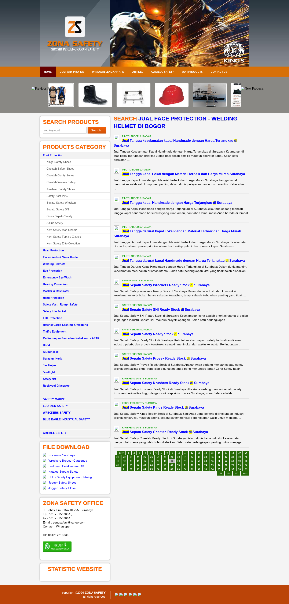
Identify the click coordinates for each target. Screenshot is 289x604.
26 (151, 457)
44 (138, 461)
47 (158, 461)
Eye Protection (52, 270)
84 (144, 469)
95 (219, 469)
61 (117, 465)
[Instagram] (135, 595)
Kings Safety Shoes (59, 162)
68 (165, 465)
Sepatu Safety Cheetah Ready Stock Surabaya (165, 432)
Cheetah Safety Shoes (60, 168)
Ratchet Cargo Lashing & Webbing (65, 324)
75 (212, 465)
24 (138, 457)
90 (185, 469)
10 (179, 452)
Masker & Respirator (56, 291)
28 (165, 457)
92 (199, 469)
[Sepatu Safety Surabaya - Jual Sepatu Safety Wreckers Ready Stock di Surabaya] (116, 282)
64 (138, 465)
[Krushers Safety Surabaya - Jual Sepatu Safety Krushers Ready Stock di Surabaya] (116, 380)
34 (205, 457)
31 (185, 457)
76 (219, 465)
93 (205, 469)
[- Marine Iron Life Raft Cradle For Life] (106, 106)
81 (124, 469)
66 (151, 465)
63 (131, 465)
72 (192, 465)
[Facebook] (116, 595)
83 (138, 469)
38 (232, 457)
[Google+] (125, 595)
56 (219, 461)
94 (212, 469)
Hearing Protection (55, 284)
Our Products (192, 71)
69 (172, 465)
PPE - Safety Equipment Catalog (70, 477)
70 (178, 465)
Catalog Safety (162, 71)
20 (246, 452)
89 (178, 469)
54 (205, 461)
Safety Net (49, 378)
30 (178, 457)
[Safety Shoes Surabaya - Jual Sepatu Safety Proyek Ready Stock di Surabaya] (116, 356)
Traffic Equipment (54, 331)
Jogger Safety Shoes (62, 482)
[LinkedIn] (139, 595)
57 (226, 461)
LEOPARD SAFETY (55, 406)
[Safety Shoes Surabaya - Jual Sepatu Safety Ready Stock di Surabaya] (116, 331)
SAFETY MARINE (54, 399)
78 (232, 465)
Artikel (137, 71)
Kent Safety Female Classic (64, 236)
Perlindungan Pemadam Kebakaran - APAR (71, 338)
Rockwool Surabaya (61, 455)
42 (124, 461)
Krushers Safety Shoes (61, 189)
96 (226, 469)
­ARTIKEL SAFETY (55, 433)
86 (158, 469)
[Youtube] (130, 595)
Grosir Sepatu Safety (59, 216)
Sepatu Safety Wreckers (62, 202)
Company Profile (72, 71)
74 (205, 465)
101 (228, 473)
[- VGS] (144, 106)
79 (239, 465)
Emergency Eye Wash (57, 277)
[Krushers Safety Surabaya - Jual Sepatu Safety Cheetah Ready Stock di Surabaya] (116, 429)
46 (151, 461)
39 (239, 457)
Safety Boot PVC (57, 196)
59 (239, 461)
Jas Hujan (49, 365)
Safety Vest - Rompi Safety (60, 304)
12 (192, 452)
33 (199, 457)
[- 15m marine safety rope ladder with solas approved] (183, 106)
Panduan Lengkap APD (108, 71)
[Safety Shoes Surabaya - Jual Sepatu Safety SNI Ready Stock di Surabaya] (116, 307)
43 (131, 461)
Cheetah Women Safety (61, 182)
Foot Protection (53, 155)
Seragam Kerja (52, 358)
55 (212, 461)
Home (48, 71)
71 (185, 465)
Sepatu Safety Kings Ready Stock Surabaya (163, 407)
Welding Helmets (54, 264)
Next (245, 473)
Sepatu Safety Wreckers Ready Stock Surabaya (166, 285)
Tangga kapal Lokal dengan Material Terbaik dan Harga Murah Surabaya (183, 174)
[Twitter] (121, 595)
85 (151, 469)
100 (220, 473)
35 (212, 457)
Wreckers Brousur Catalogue (67, 460)
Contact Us (219, 71)
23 (131, 457)
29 (172, 457)
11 (185, 452)
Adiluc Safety (55, 223)
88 (172, 469)
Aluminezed (51, 351)
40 (246, 457)
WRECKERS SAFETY (57, 412)
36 (219, 457)
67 (158, 465)
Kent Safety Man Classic (62, 230)
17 (226, 452)
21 (117, 457)
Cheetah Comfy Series (60, 175)
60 (246, 461)
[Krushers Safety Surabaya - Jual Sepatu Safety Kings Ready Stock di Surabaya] (116, 405)
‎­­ (75, 426)
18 (232, 452)
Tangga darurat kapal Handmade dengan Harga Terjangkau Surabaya (183, 260)
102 (236, 473)
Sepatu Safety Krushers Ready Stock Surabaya (165, 383)
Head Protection (53, 250)
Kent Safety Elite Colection (63, 243)
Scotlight (49, 372)
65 (144, 465)
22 (124, 457)
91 (192, 469)
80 (246, 465)
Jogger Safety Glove (62, 488)
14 (205, 452)
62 (124, 465)
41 (117, 461)
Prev (121, 452)
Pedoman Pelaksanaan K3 (66, 466)
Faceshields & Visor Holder (61, 257)
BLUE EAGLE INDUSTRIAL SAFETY (66, 419)
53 (199, 461)
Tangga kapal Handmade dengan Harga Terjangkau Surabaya (177, 203)
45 (144, 461)
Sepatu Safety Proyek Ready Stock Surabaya (164, 358)
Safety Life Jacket (54, 311)
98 (239, 469)
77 (226, 465)
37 (226, 457)
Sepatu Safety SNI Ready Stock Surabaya (161, 309)
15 (212, 452)
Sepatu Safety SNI (58, 209)
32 (192, 457)
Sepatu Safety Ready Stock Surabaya (158, 334)
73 (199, 465)
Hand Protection (53, 297)
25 (144, 457)
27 (158, 457)
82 (131, 469)
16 (219, 452)
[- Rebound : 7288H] (68, 106)
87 (165, 469)
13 (199, 452)
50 (178, 461)
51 (185, 461)
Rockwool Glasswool (56, 385)
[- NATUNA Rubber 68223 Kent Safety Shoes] (221, 106)
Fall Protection (52, 318)
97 (232, 469)
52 (192, 461)
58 (232, 461)
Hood (46, 345)
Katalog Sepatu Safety (63, 471)
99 (246, 469)
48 (165, 461)
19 (239, 452)
